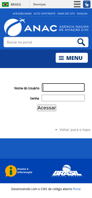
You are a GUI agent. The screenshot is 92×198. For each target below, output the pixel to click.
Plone (77, 189)
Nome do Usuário (26, 88)
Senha (34, 98)
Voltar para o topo (75, 129)
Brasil (16, 4)
